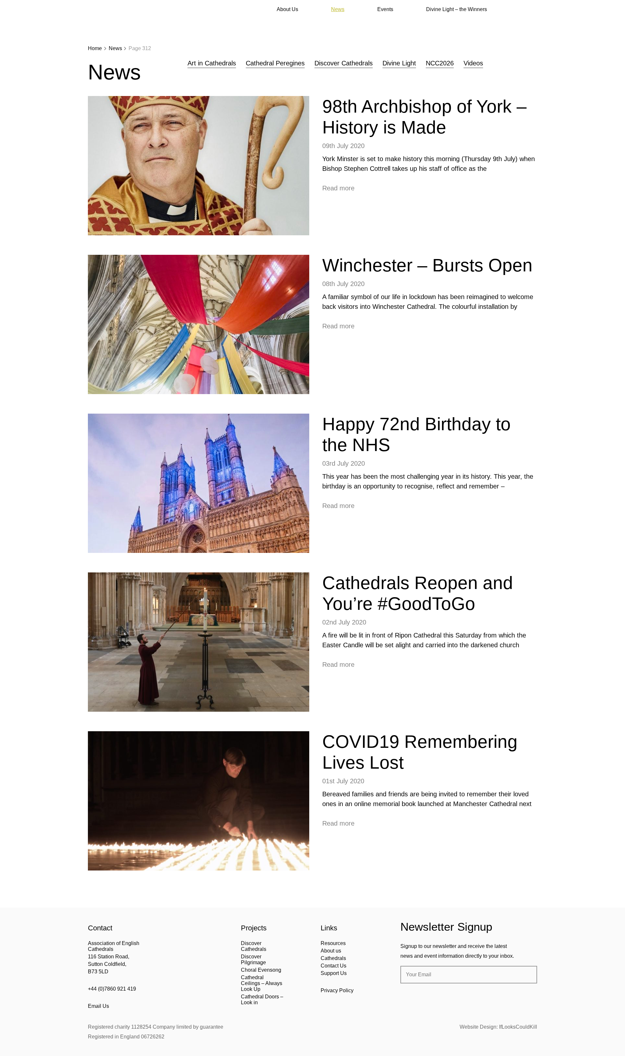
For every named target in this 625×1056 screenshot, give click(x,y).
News (337, 9)
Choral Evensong (261, 970)
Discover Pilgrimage (253, 959)
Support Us (334, 973)
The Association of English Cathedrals (112, 23)
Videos (473, 63)
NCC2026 (440, 63)
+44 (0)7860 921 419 (112, 989)
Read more (338, 188)
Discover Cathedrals (343, 63)
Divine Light (399, 63)
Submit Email (527, 974)
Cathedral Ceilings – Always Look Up (261, 983)
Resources (333, 943)
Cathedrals (333, 958)
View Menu (533, 9)
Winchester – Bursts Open (427, 265)
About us (331, 950)
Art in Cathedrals (212, 63)
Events (385, 9)
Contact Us (333, 965)
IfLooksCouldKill (518, 1027)
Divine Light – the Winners (456, 9)
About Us (287, 9)
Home (95, 48)
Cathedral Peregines (275, 63)
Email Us (98, 1006)
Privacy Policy (337, 990)
